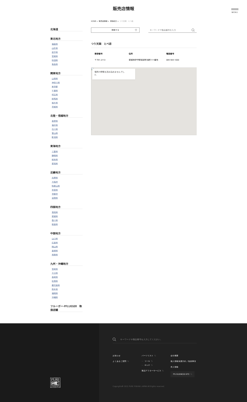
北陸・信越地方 (59, 115)
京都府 (55, 194)
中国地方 (55, 233)
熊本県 (55, 289)
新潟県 (55, 137)
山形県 (55, 48)
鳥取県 (55, 254)
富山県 (55, 133)
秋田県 (55, 60)
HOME (93, 21)
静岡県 (55, 155)
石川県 (55, 129)
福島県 (55, 44)
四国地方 (55, 207)
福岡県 (55, 293)
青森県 (55, 64)
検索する (115, 30)
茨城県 (55, 106)
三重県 (55, 151)
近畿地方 (55, 172)
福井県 (55, 125)
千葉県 (55, 90)
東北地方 (55, 38)
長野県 (55, 121)
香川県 (55, 220)
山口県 (55, 238)
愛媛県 (55, 216)
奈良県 (55, 190)
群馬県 (55, 98)
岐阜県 (55, 159)
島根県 (55, 250)
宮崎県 (55, 269)
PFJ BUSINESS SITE (181, 374)
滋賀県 (55, 198)
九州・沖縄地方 (59, 263)
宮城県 (55, 56)
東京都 (55, 86)
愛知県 (55, 163)
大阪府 (55, 182)
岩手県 (55, 52)
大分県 (55, 273)
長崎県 (55, 277)
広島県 (55, 242)
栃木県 (55, 102)
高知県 (55, 212)
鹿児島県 (56, 285)
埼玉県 (55, 94)
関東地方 (55, 73)
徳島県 (55, 224)
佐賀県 (55, 281)
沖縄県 (55, 297)
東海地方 (113, 21)
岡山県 (55, 246)
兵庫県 (55, 177)
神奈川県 (56, 82)
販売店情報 (103, 21)
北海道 (54, 29)
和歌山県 (56, 186)
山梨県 (55, 78)
